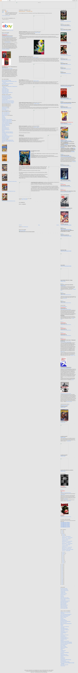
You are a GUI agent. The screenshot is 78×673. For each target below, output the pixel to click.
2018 (62, 570)
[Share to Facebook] (30, 198)
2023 (62, 564)
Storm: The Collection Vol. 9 (5, 128)
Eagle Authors (62, 596)
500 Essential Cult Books (5, 171)
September (63, 553)
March (63, 560)
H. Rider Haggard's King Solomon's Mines (7, 97)
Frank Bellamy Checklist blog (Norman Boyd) (66, 642)
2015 (62, 573)
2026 (62, 530)
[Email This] (27, 198)
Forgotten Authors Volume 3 (5, 89)
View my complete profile (6, 15)
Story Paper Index (63, 658)
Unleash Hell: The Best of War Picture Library (7, 140)
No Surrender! (3, 117)
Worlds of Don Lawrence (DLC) (64, 664)
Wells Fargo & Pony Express (5, 161)
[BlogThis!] (28, 198)
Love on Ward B (4, 133)
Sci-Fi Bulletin (66, 144)
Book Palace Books (63, 619)
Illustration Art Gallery (63, 646)
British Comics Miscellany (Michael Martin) (66, 623)
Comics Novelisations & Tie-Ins (64, 590)
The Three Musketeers (4, 88)
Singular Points (69, 440)
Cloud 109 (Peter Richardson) (64, 628)
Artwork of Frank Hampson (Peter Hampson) (66, 614)
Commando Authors (63, 592)
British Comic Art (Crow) (64, 622)
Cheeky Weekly (62, 627)
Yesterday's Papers (63, 665)
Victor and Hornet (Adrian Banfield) (65, 661)
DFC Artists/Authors (63, 594)
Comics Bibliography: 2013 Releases (65, 525)
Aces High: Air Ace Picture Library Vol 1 (7, 121)
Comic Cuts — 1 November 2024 (66, 550)
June (63, 556)
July (62, 555)
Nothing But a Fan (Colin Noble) (65, 655)
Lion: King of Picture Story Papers (6, 98)
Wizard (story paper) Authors (64, 608)
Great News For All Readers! (64, 644)
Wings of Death (4, 118)
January (63, 562)
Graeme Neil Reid (63, 494)
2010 (62, 579)
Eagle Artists (62, 595)
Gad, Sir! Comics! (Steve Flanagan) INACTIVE (66, 643)
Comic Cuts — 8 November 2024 (66, 544)
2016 (62, 572)
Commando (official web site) (64, 631)
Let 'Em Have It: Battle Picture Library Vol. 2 (7, 131)
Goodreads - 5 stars (73, 355)
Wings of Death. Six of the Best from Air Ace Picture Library (9, 181)
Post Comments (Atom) (25, 226)
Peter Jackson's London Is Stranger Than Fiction (8, 100)
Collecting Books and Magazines (65, 629)
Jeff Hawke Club (63, 648)
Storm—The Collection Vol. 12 (6, 112)
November (63, 535)
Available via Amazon (37, 32)
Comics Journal (62, 630)
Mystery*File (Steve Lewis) (64, 654)
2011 (62, 578)
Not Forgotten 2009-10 (5, 99)
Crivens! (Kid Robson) (63, 632)
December (63, 534)
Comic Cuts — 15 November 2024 (66, 542)
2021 (62, 566)
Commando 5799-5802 (65, 545)
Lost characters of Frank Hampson (65, 652)
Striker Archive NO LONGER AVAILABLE (66, 659)
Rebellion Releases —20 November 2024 (67, 541)
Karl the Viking (4, 126)
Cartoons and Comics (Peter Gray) (65, 626)
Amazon (73, 379)
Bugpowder (62, 624)
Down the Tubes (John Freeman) (64, 634)
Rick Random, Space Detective (6, 129)
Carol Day (62, 625)
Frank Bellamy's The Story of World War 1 (7, 119)
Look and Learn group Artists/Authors (65, 600)
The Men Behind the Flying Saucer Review (7, 92)
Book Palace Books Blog (64, 620)
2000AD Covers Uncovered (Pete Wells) (65, 612)
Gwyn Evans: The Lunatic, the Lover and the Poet (8, 101)
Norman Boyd (74, 161)
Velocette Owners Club (69, 401)
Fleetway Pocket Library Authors (65, 597)
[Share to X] (29, 198)
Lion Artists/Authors (63, 599)
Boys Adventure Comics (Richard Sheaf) (65, 621)
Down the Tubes (63, 147)
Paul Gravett (62, 656)
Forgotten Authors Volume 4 (5, 84)
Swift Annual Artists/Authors (64, 607)
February (63, 561)
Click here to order (63, 285)
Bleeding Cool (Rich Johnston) (64, 616)
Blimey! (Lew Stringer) (63, 617)
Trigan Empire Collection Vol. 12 (6, 125)
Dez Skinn (62, 633)
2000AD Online (62, 613)
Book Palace (62, 618)
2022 (62, 565)
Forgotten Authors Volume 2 (5, 90)
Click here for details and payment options (7, 36)
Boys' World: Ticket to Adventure (6, 95)
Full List (3, 142)
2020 (62, 567)
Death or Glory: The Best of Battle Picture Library (8, 141)
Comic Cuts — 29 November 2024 (66, 536)
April (63, 559)
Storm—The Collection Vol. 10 (6, 114)
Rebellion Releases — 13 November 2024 (67, 543)
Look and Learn (62, 651)
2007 (62, 583)
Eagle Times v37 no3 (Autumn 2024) (66, 548)
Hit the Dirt (3, 116)
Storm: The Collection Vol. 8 (5, 127)
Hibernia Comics (69, 500)
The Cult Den (73, 151)
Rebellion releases (24, 199)
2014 (62, 574)
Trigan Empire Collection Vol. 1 (6, 124)
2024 (62, 533)
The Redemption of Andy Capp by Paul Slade (67, 549)
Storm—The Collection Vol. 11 (6, 113)
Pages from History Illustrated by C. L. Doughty (8, 102)
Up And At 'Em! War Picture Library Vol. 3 (7, 122)
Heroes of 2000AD (63, 645)
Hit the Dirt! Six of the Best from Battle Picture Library (8, 191)
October (63, 552)
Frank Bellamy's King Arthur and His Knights (7, 132)
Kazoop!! (62, 649)
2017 (62, 571)
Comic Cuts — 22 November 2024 (66, 538)
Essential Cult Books (4, 115)
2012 (62, 577)
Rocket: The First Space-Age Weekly (6, 80)
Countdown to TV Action (5, 93)
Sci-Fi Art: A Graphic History (5, 123)
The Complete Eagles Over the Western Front (7, 83)
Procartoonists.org (63, 657)
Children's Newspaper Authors (64, 589)
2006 (62, 584)
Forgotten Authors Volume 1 (5, 91)
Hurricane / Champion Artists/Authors (65, 598)
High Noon (3, 130)
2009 (62, 580)
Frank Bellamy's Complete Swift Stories (7, 120)
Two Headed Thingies (63, 660)
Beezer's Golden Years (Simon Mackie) (65, 615)
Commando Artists (63, 591)
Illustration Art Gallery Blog (64, 647)
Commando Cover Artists (64, 593)
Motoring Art (62, 653)
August (63, 554)
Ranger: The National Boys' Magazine (6, 96)
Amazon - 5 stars (63, 351)
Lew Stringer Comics (63, 650)
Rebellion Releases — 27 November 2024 (67, 537)
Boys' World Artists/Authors (64, 588)
